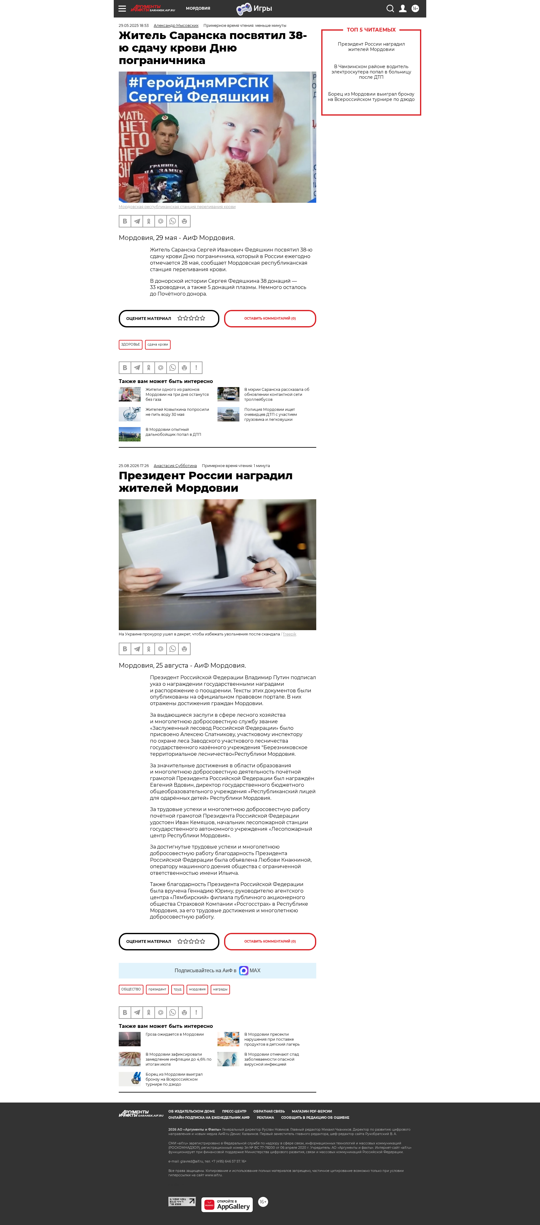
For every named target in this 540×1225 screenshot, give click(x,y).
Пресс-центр (234, 1111)
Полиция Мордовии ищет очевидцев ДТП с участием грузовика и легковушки (270, 414)
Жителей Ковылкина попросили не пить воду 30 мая (177, 412)
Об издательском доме (191, 1111)
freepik (289, 634)
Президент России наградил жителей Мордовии (371, 47)
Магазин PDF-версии (312, 1111)
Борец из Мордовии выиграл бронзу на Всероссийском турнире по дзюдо (371, 97)
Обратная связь (269, 1111)
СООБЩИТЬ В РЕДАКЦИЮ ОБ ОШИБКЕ (315, 1118)
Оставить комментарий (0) (270, 318)
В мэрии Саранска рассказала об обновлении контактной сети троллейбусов (276, 394)
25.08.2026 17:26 (134, 465)
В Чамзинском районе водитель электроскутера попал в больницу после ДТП (371, 72)
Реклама (265, 1118)
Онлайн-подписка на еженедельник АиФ (209, 1118)
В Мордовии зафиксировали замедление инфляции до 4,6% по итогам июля (179, 1059)
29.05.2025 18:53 (134, 25)
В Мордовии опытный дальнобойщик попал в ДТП (173, 432)
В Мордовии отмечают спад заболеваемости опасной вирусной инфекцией (271, 1059)
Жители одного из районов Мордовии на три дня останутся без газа (177, 394)
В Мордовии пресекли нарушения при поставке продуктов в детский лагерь (272, 1039)
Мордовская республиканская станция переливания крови (177, 206)
